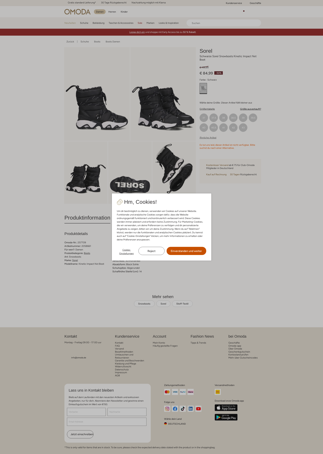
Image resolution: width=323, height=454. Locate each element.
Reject (151, 251)
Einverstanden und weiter (186, 251)
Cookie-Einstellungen (126, 252)
